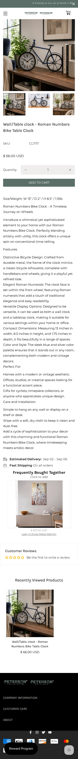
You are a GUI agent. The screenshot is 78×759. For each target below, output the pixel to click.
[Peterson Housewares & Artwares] (39, 13)
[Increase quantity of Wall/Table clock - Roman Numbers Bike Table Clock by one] (70, 170)
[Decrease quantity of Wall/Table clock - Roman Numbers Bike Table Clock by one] (25, 170)
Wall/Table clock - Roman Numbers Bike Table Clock (29, 644)
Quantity (10, 170)
